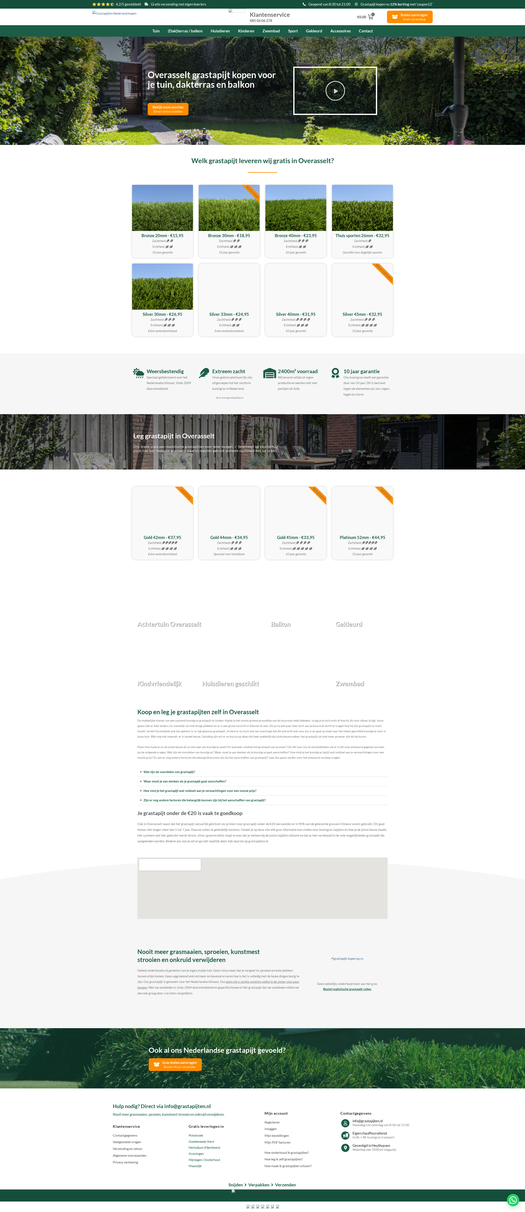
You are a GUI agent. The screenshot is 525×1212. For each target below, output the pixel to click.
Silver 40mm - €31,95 (296, 314)
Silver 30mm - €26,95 (162, 314)
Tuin (156, 30)
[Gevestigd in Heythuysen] (345, 1148)
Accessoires (340, 30)
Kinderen (246, 30)
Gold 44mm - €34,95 (229, 537)
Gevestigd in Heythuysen (371, 1145)
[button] (335, 91)
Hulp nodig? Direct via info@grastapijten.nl (162, 1106)
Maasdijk (195, 1166)
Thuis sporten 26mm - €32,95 (362, 235)
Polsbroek (196, 1135)
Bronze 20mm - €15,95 (163, 235)
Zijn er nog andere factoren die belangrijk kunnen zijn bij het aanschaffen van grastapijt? (205, 800)
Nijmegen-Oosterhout (204, 1160)
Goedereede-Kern (201, 1141)
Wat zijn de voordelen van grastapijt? (169, 772)
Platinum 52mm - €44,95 (362, 537)
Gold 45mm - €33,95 (296, 537)
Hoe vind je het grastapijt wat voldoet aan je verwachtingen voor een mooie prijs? (200, 790)
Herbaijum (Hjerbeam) (204, 1147)
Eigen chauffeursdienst (370, 1133)
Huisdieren (220, 30)
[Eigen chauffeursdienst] (345, 1135)
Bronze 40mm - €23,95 (296, 235)
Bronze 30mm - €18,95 (229, 235)
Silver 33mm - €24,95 (229, 314)
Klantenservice (270, 16)
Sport (293, 30)
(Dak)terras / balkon (185, 30)
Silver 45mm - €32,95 (362, 314)
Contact (366, 30)
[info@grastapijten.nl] (345, 1123)
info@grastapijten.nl (368, 1121)
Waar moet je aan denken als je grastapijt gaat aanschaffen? (185, 781)
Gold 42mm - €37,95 (162, 537)
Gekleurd (314, 30)
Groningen (196, 1153)
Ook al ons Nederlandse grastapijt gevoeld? (217, 1050)
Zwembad (271, 30)
